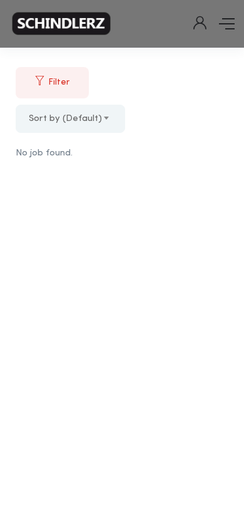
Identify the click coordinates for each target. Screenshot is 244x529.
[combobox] (70, 119)
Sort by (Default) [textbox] (65, 118)
